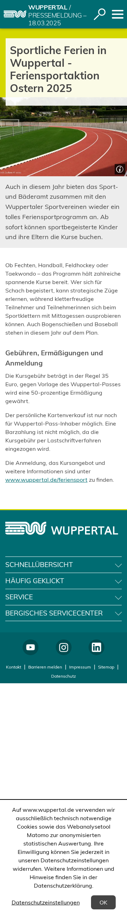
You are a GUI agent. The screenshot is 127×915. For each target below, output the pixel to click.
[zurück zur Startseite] (15, 14)
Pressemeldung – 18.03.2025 (57, 19)
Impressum (80, 667)
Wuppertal (47, 7)
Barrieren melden (45, 667)
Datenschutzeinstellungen (46, 902)
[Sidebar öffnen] (118, 14)
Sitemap (106, 667)
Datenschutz (63, 676)
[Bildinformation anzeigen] (119, 168)
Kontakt (13, 667)
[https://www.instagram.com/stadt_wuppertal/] (64, 647)
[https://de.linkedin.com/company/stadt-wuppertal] (96, 647)
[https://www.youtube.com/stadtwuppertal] (30, 647)
